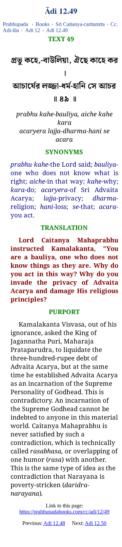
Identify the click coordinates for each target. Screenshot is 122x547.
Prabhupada (15, 24)
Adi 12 (32, 30)
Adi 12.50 (95, 523)
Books (42, 24)
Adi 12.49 (57, 30)
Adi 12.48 (54, 523)
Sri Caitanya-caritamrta (80, 24)
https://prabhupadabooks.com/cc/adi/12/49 (64, 512)
